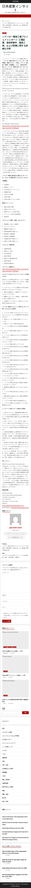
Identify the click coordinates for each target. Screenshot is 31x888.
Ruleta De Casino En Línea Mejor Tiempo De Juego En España (14, 860)
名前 (4, 595)
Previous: (15, 547)
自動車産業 (5, 783)
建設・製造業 (5, 779)
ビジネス (4, 33)
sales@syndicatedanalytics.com (20, 507)
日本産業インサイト (15, 7)
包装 (3, 761)
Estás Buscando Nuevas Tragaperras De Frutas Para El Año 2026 (15, 875)
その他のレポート (7, 739)
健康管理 (4, 758)
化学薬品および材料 (7, 768)
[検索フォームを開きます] (29, 15)
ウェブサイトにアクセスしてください (15, 533)
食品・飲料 (5, 801)
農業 (3, 790)
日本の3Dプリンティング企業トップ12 (13, 675)
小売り (4, 776)
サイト (4, 607)
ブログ (4, 754)
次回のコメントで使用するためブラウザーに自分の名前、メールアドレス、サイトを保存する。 (16, 615)
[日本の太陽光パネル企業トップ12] (15, 640)
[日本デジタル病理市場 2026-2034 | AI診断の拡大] (15, 688)
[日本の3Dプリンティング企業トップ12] (15, 664)
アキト (4, 677)
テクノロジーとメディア (8, 743)
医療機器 (4, 772)
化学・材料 (5, 765)
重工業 (4, 798)
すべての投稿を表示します (15, 537)
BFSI (3, 728)
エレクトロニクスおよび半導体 (10, 736)
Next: (15, 555)
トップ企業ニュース (7, 647)
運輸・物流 (5, 794)
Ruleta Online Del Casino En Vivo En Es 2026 (13, 828)
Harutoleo (5, 653)
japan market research (9, 52)
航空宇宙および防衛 (7, 787)
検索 (3, 708)
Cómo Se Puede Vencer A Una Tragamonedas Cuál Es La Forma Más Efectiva (14, 852)
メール (4, 601)
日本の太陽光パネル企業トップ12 (12, 651)
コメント (5, 572)
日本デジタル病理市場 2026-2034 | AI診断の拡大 (15, 700)
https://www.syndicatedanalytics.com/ (13, 505)
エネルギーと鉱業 (7, 732)
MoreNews (16, 886)
